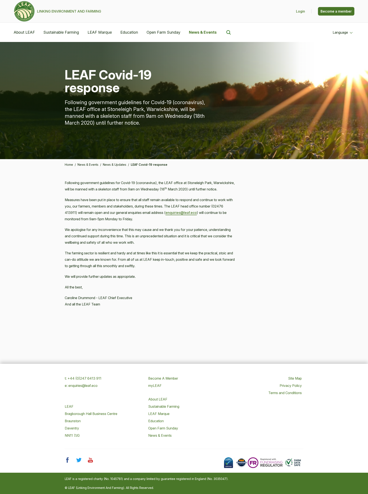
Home (69, 164)
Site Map (295, 378)
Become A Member (163, 378)
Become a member (336, 11)
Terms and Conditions (285, 393)
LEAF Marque (100, 32)
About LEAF (24, 32)
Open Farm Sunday (163, 32)
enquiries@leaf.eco (181, 212)
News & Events (203, 32)
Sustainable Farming (61, 32)
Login (301, 11)
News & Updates (114, 164)
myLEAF (155, 385)
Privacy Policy (291, 385)
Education (129, 32)
